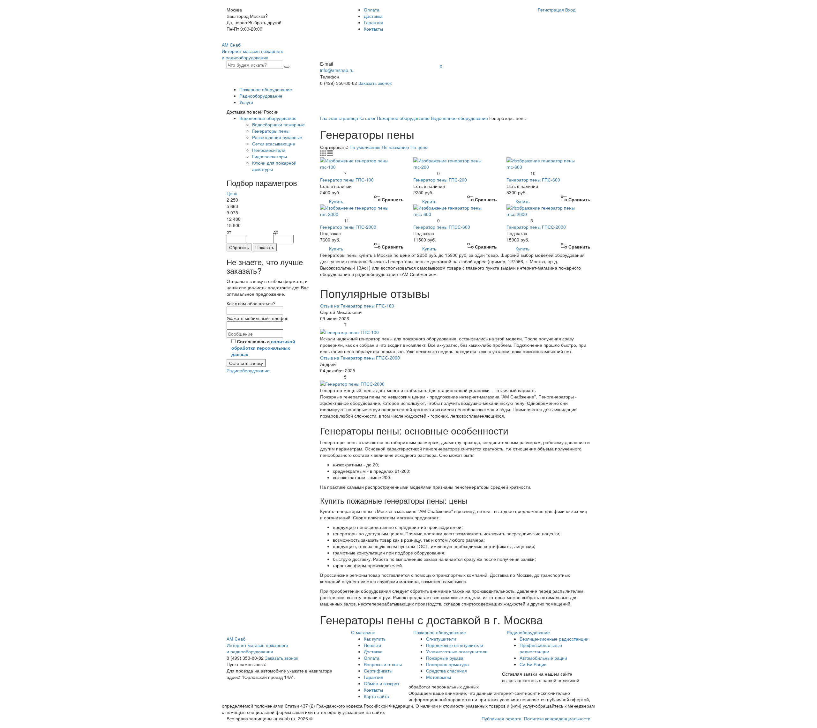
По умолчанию (365, 147)
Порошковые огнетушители (454, 645)
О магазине (363, 632)
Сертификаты (378, 670)
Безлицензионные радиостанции (554, 638)
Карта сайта (376, 696)
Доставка (373, 16)
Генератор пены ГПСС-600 (441, 227)
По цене (419, 147)
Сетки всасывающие (273, 143)
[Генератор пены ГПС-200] (455, 163)
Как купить (375, 638)
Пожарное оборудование (265, 89)
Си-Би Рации (533, 664)
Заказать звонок (375, 83)
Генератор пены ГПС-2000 (348, 227)
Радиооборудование (260, 96)
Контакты (373, 29)
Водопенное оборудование (267, 118)
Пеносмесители (268, 150)
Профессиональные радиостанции (541, 648)
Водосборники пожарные (278, 124)
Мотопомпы (438, 677)
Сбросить (239, 247)
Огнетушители (441, 638)
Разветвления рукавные (277, 137)
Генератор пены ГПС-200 (440, 179)
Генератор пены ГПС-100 (347, 179)
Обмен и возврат (381, 683)
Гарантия (373, 22)
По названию (396, 147)
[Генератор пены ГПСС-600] (455, 210)
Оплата (371, 9)
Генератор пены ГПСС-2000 (536, 227)
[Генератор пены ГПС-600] (548, 163)
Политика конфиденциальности (557, 718)
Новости (372, 645)
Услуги (246, 102)
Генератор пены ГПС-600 (533, 179)
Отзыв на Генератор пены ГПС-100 (357, 305)
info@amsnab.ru (337, 70)
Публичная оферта (501, 718)
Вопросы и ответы (383, 664)
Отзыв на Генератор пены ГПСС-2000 (360, 357)
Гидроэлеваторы (269, 156)
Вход (570, 9)
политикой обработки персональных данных (263, 347)
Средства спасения (446, 670)
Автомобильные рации (543, 658)
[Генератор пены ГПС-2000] (362, 210)
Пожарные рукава (444, 658)
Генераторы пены (270, 131)
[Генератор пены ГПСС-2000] (548, 210)
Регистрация (551, 9)
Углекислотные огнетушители (457, 651)
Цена (232, 193)
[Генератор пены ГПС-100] (362, 163)
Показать (264, 247)
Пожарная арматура (447, 664)
